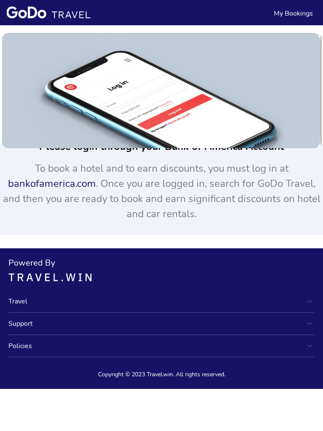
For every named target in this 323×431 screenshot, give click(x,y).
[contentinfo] (48, 12)
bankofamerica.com (52, 183)
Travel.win (160, 374)
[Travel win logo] (161, 277)
